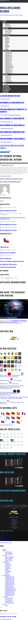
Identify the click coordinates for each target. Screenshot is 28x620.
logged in (7, 278)
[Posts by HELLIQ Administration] (0, 121)
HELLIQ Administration (4, 121)
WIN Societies (7, 152)
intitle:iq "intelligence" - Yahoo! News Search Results (8, 115)
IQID (0, 152)
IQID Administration (5, 165)
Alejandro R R (3, 105)
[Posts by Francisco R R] (0, 99)
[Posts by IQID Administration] (1, 165)
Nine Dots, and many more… (6, 258)
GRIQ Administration (4, 135)
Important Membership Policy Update (8, 210)
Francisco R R (3, 99)
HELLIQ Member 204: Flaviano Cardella (8, 264)
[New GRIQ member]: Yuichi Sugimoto (12, 138)
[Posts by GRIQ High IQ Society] (0, 142)
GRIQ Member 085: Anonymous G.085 (12, 132)
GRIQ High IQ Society (4, 142)
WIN (5, 152)
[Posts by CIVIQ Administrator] (0, 619)
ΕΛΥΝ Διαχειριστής (4, 151)
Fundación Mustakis (4, 247)
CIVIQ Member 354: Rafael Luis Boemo (8, 616)
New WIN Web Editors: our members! (8, 252)
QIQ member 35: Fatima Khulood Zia (12, 102)
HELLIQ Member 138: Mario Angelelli (12, 125)
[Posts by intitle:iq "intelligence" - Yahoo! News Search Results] (0, 115)
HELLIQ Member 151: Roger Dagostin (12, 118)
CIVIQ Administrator (4, 619)
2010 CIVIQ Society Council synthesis (8, 267)
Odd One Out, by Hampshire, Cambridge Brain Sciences (12, 261)
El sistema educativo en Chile (10, 95)
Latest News (3, 152)
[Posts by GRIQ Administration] (0, 135)
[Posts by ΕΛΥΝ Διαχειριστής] (0, 151)
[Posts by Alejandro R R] (0, 105)
